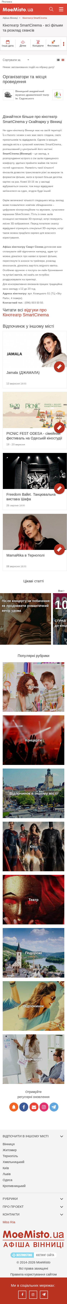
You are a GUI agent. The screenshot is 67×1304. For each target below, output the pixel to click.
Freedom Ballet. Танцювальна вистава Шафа (31, 496)
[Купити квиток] (59, 366)
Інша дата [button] (8, 45)
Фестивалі (53, 45)
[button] (64, 43)
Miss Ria (9, 1222)
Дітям (23, 45)
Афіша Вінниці (10, 18)
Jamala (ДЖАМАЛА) (23, 373)
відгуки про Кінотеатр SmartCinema (26, 312)
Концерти (38, 45)
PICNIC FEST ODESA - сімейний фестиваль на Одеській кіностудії (34, 435)
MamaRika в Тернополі (25, 555)
